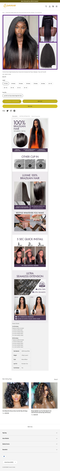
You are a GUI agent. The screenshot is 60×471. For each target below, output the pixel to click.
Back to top (30, 426)
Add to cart (40, 101)
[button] (53, 6)
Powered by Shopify (12, 467)
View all (56, 379)
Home (3, 12)
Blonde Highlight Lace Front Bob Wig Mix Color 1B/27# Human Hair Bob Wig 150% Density (41, 411)
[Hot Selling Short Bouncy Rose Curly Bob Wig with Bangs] (15, 395)
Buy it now (30, 106)
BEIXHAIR (6, 467)
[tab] (14, 116)
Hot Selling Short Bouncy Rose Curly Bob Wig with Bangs (14, 411)
